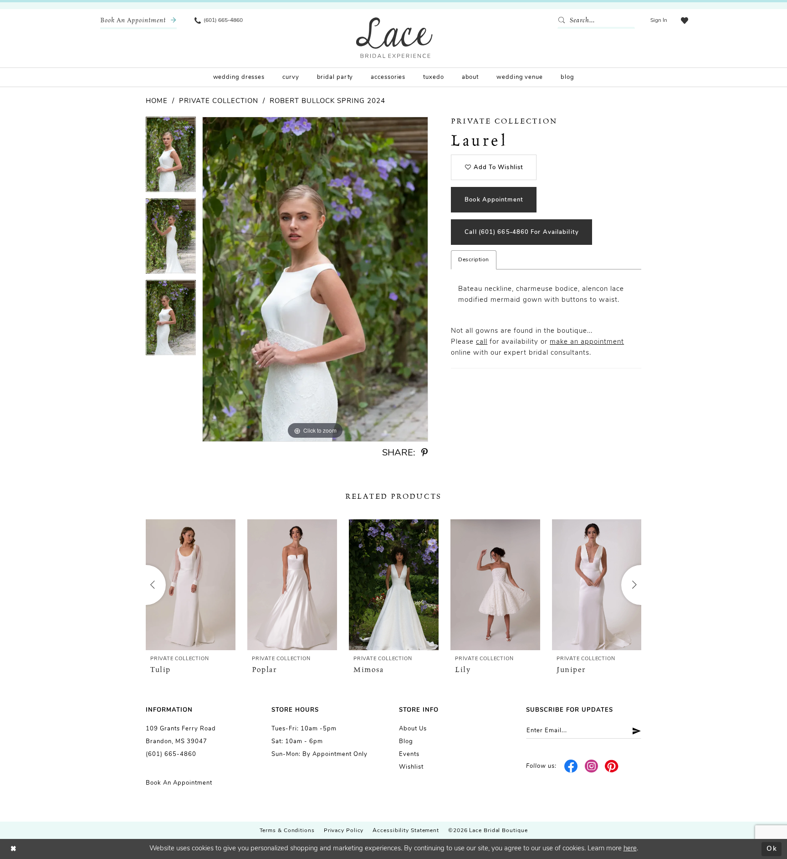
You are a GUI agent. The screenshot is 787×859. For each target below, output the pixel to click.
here (630, 848)
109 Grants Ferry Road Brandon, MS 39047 (181, 735)
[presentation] (190, 584)
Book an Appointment (179, 783)
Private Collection (218, 101)
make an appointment (587, 342)
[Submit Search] (563, 20)
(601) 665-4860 (171, 754)
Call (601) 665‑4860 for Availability (522, 232)
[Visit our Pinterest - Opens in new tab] (611, 766)
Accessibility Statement (406, 830)
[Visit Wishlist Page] (684, 20)
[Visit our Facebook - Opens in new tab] (571, 766)
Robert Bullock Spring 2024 (327, 101)
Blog (406, 742)
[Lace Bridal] (394, 37)
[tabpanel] (171, 157)
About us (413, 729)
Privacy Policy (344, 830)
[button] (659, 20)
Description (473, 260)
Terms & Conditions (287, 830)
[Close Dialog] (13, 849)
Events (409, 754)
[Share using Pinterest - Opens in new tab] (424, 453)
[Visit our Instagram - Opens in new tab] (591, 766)
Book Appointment (494, 200)
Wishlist (411, 767)
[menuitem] (138, 20)
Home (157, 101)
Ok (772, 848)
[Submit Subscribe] (633, 731)
